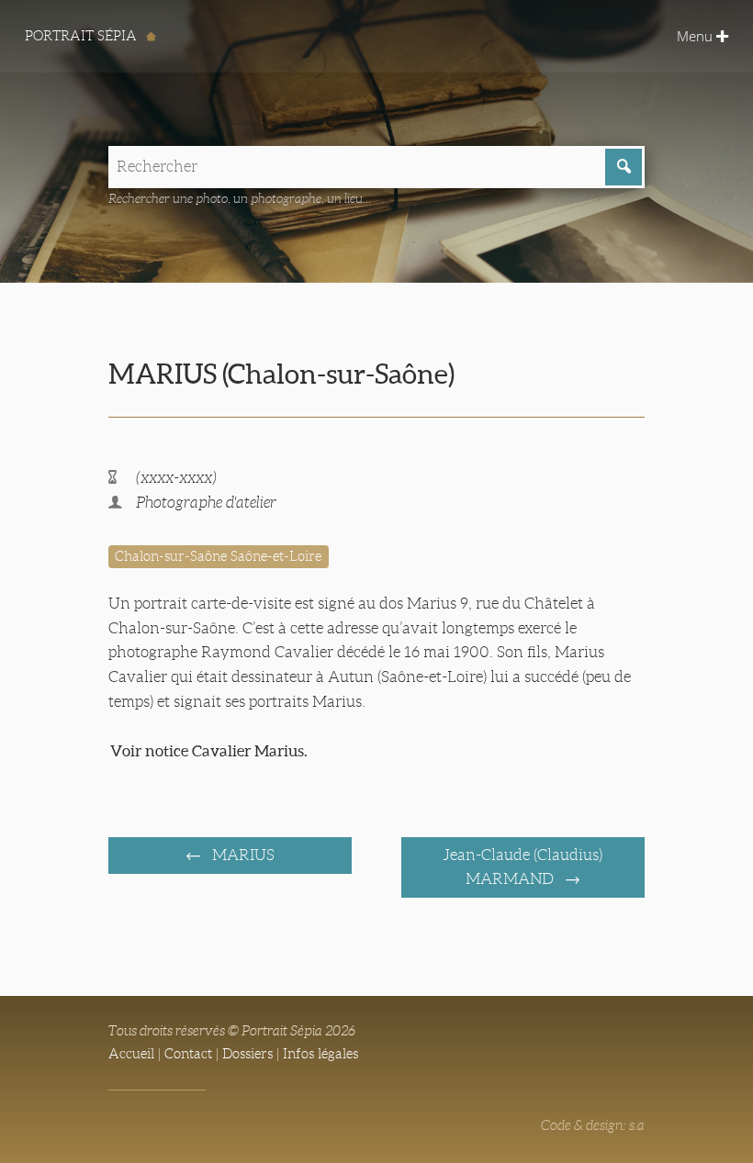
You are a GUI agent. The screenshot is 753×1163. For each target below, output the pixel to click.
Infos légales (320, 1053)
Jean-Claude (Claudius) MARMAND (522, 867)
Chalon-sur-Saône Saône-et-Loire (218, 556)
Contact (188, 1053)
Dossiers (247, 1053)
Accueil (131, 1053)
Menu (696, 36)
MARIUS (241, 855)
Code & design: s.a (593, 1125)
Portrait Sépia (82, 35)
